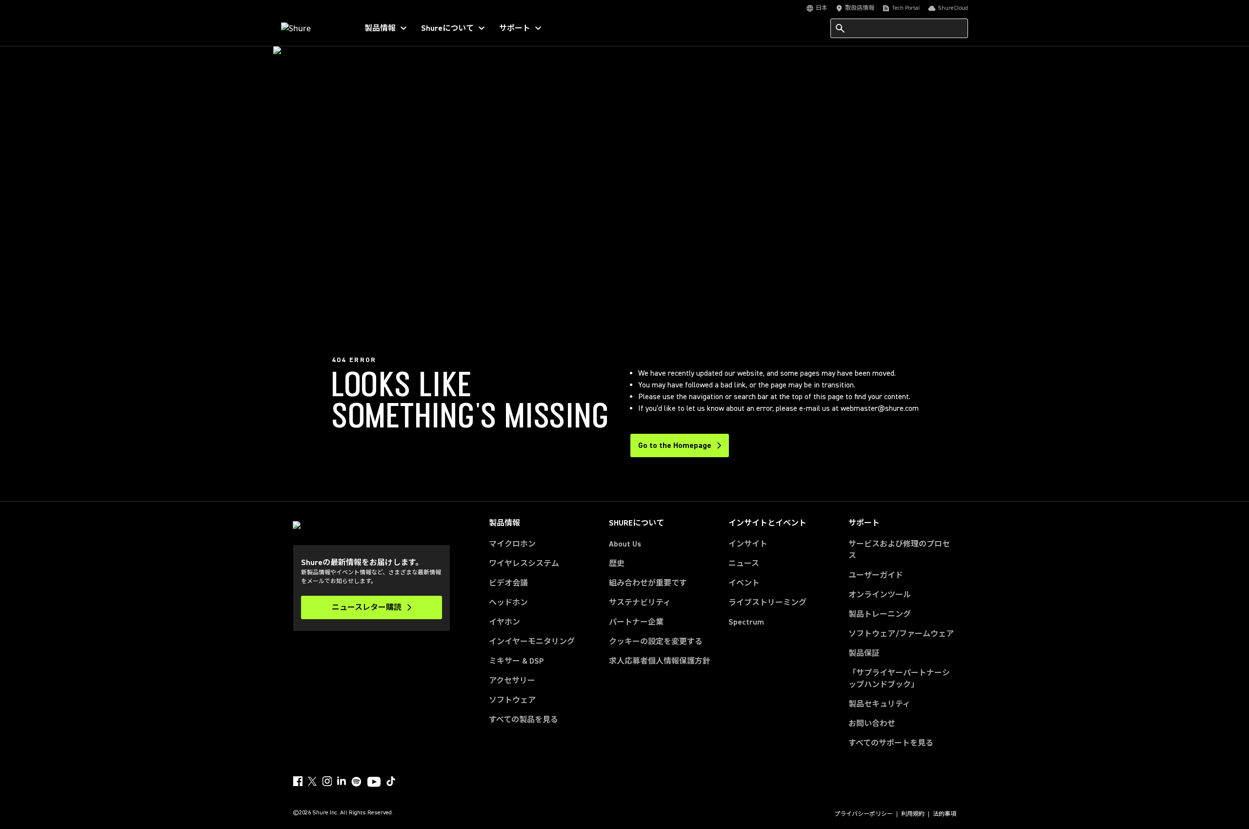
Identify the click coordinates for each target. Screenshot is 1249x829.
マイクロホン (512, 544)
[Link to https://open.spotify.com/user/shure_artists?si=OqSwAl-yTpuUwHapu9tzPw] (356, 781)
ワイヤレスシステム (524, 563)
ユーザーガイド (875, 575)
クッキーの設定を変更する (656, 642)
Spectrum (746, 622)
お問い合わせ (871, 723)
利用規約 (913, 814)
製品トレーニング (879, 614)
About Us (625, 544)
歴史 (616, 563)
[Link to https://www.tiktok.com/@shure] (391, 781)
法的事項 (944, 814)
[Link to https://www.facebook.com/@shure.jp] (297, 781)
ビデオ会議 (508, 583)
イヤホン (504, 622)
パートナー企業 (636, 622)
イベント (744, 583)
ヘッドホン (508, 602)
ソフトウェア (512, 700)
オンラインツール (879, 595)
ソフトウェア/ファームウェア (901, 634)
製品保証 (864, 653)
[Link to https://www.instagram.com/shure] (327, 781)
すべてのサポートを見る (890, 743)
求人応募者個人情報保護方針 (659, 661)
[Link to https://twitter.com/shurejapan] (312, 781)
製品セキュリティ (879, 704)
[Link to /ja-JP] (313, 28)
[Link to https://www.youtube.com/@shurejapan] (374, 782)
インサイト (747, 544)
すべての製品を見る (523, 720)
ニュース (743, 563)
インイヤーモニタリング (532, 642)
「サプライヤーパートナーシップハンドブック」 (902, 678)
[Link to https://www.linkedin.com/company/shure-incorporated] (341, 781)
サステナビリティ (640, 602)
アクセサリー (512, 681)
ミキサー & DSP (516, 661)
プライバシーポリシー (863, 814)
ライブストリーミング (767, 602)
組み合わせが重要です (648, 583)
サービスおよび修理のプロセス (899, 550)
